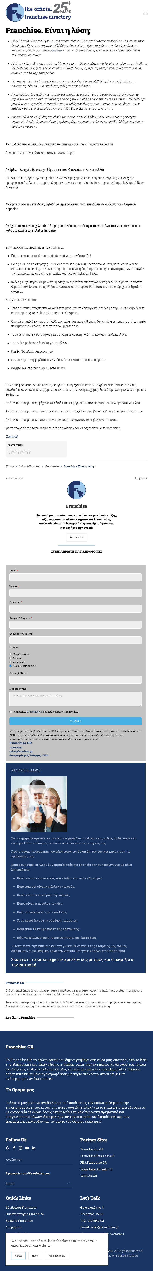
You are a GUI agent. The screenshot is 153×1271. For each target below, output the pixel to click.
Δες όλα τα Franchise (20, 1017)
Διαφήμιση (13, 1227)
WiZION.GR (88, 1176)
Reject (35, 1255)
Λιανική (17, 658)
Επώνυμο (15, 602)
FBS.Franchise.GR (93, 1162)
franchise (55, 50)
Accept (18, 1255)
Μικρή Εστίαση (21, 654)
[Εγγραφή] (68, 1183)
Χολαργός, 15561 (91, 1214)
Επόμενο (139, 478)
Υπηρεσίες (19, 662)
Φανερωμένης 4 (92, 1207)
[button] (145, 13)
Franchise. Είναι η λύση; (48, 30)
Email (13, 570)
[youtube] (27, 1149)
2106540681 (15, 747)
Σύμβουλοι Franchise (21, 1207)
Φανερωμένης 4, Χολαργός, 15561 (28, 755)
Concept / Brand (18, 673)
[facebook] (14, 1149)
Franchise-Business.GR (97, 1156)
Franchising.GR (91, 1149)
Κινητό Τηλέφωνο (20, 618)
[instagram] (20, 1149)
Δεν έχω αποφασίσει (24, 665)
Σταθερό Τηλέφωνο (20, 633)
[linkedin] (33, 1149)
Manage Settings (57, 1255)
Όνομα (14, 586)
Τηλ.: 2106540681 (92, 1221)
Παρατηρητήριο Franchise (25, 1214)
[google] (7, 1149)
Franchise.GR (76, 537)
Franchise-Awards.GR (96, 1169)
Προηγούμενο (16, 478)
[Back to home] (38, 13)
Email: (99, 1227)
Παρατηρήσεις (17, 689)
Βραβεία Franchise (19, 1221)
